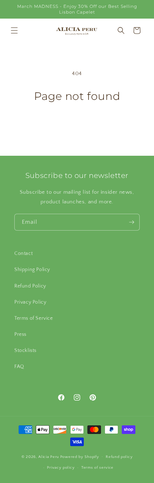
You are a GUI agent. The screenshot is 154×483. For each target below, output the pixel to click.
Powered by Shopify (79, 456)
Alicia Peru (48, 456)
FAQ (19, 367)
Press (20, 334)
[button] (14, 30)
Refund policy (119, 457)
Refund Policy (30, 286)
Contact (23, 253)
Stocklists (25, 350)
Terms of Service (33, 318)
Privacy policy (60, 467)
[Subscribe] (131, 222)
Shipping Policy (32, 269)
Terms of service (97, 467)
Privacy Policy (30, 302)
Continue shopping (77, 122)
